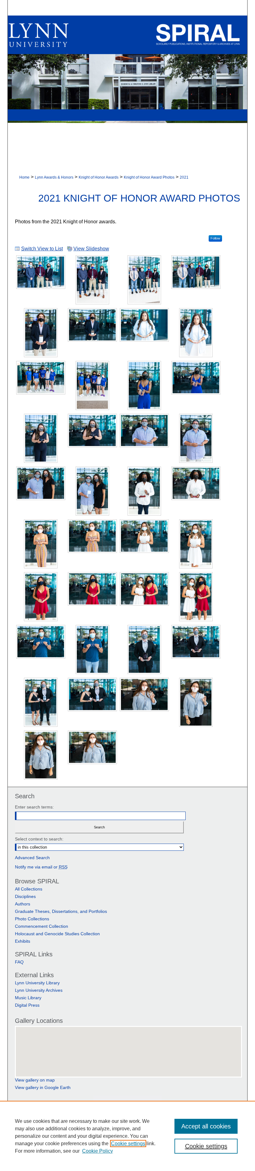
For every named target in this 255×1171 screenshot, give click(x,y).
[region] (127, 1136)
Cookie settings (128, 1143)
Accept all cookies (206, 1126)
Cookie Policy (97, 1151)
